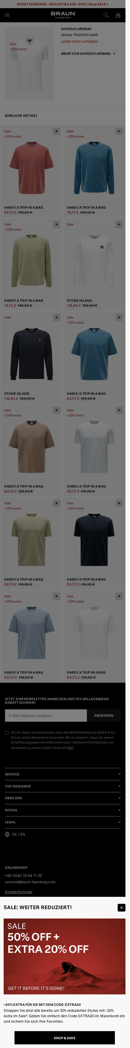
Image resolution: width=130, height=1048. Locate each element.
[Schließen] (121, 907)
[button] (62, 524)
